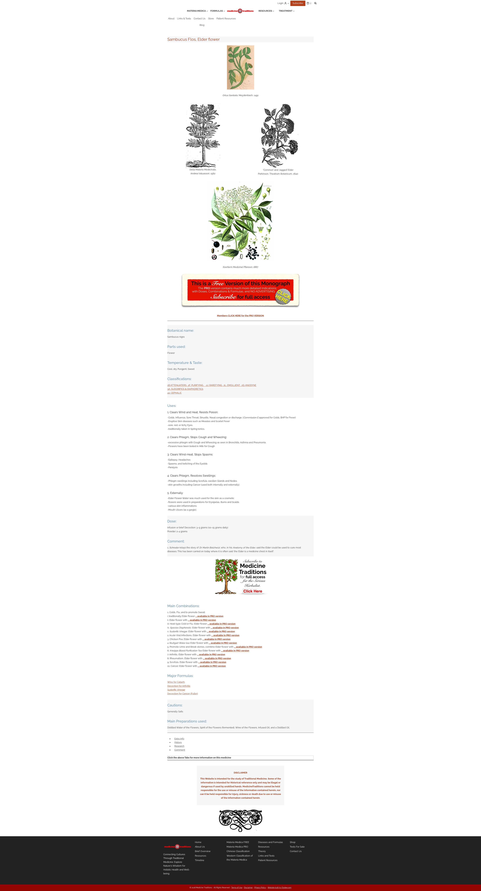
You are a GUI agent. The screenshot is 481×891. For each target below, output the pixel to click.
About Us (200, 846)
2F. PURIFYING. (197, 385)
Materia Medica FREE (238, 842)
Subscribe (298, 3)
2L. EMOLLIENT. (233, 385)
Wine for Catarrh (176, 682)
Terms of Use (236, 888)
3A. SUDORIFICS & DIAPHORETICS (185, 389)
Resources (200, 855)
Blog (202, 25)
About (171, 18)
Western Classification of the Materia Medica (240, 857)
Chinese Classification (238, 851)
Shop (292, 842)
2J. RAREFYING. (215, 385)
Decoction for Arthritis (178, 686)
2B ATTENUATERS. (177, 385)
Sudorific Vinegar (176, 689)
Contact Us (199, 18)
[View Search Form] (315, 3)
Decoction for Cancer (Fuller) (182, 693)
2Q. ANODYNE (249, 385)
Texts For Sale (297, 846)
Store (211, 18)
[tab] (179, 738)
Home (198, 842)
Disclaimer (248, 888)
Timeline (199, 860)
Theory (262, 851)
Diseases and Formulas (270, 842)
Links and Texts (266, 855)
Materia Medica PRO (237, 846)
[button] (288, 3)
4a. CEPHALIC (174, 392)
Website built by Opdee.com (279, 888)
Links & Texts (184, 18)
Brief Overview (203, 851)
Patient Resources (226, 18)
